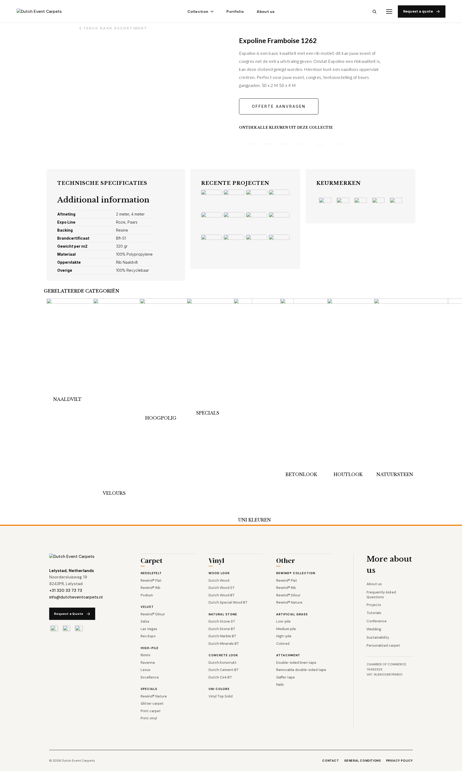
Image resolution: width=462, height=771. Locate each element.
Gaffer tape (285, 677)
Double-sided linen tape (296, 662)
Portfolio (235, 11)
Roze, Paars (126, 222)
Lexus (146, 670)
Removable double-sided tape (301, 670)
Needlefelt (151, 573)
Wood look (219, 573)
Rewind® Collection (295, 573)
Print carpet (151, 711)
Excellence (150, 677)
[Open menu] (389, 12)
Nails (280, 684)
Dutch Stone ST (222, 621)
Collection (198, 11)
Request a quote (418, 11)
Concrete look (223, 655)
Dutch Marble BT (222, 636)
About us (266, 11)
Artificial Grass (292, 614)
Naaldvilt (67, 399)
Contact (330, 760)
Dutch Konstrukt (223, 662)
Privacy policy (399, 760)
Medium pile (286, 629)
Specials (207, 413)
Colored (283, 643)
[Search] (374, 12)
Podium (147, 595)
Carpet (152, 561)
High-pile (150, 648)
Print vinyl (149, 718)
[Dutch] (54, 628)
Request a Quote (68, 614)
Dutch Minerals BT (224, 643)
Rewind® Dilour (153, 614)
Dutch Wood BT (222, 595)
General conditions (362, 760)
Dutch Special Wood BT (228, 602)
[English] (66, 628)
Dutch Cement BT (224, 670)
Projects (374, 605)
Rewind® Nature (154, 696)
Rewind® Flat (151, 580)
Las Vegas (149, 629)
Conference (377, 621)
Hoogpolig (160, 418)
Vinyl (216, 561)
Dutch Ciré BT (220, 677)
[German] (79, 628)
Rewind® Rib (150, 587)
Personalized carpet (383, 645)
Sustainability (378, 637)
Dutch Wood (219, 580)
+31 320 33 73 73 (65, 590)
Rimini (145, 655)
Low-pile (283, 621)
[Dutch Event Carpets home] (44, 12)
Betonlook (301, 474)
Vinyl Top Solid (221, 696)
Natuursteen (394, 474)
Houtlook (348, 474)
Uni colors (219, 689)
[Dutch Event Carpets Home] (71, 557)
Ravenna (148, 662)
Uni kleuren (254, 520)
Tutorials (374, 613)
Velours (114, 493)
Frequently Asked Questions (381, 594)
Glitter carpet (152, 703)
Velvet (147, 607)
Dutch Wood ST (222, 587)
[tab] (250, 144)
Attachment (288, 655)
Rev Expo (148, 636)
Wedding (374, 629)
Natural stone (223, 614)
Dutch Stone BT (222, 629)
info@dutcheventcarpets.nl (76, 597)
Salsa (145, 621)
